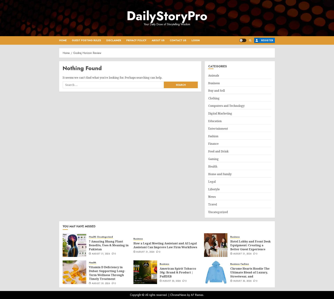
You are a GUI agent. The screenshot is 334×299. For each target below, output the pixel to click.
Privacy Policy (136, 40)
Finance (213, 144)
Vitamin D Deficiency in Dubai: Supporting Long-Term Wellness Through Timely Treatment (107, 273)
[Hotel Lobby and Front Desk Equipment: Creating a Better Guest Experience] (216, 245)
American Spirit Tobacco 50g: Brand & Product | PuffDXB (178, 272)
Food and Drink (218, 151)
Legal (212, 182)
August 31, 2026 (101, 254)
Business (214, 83)
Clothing (214, 98)
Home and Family (220, 174)
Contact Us (178, 40)
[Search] (250, 40)
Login (196, 40)
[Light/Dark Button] (242, 40)
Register (267, 40)
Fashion (213, 136)
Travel (212, 204)
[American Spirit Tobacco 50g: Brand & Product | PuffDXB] (145, 272)
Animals (213, 75)
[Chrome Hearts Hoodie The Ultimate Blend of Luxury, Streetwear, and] (216, 272)
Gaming (213, 159)
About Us (158, 40)
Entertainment (218, 128)
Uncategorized (218, 212)
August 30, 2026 (101, 283)
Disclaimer (113, 40)
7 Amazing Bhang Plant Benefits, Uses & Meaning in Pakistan (109, 245)
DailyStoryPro (167, 16)
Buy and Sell (216, 91)
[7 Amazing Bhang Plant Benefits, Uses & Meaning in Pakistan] (74, 245)
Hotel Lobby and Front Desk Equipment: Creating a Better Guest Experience (250, 245)
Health (212, 166)
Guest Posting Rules (86, 40)
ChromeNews (178, 295)
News (212, 197)
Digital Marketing (220, 113)
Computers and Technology (226, 106)
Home (63, 40)
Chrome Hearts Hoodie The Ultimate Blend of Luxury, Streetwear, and (249, 272)
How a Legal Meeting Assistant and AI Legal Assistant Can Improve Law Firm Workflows (165, 245)
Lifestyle (214, 189)
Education (215, 121)
